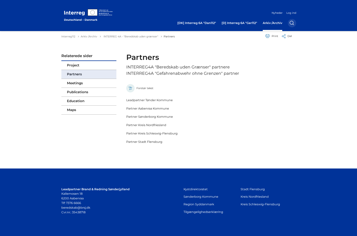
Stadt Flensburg (253, 189)
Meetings (75, 83)
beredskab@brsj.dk (75, 207)
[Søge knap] (292, 23)
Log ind (291, 13)
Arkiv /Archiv (272, 23)
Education (75, 101)
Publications (77, 92)
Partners (74, 74)
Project (73, 65)
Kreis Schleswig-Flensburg (260, 204)
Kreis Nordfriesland (255, 196)
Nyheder (277, 13)
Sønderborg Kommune (201, 196)
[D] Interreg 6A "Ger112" (239, 23)
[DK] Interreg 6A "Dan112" (196, 23)
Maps (71, 110)
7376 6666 (73, 203)
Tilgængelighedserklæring (203, 212)
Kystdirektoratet (196, 189)
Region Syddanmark (199, 204)
